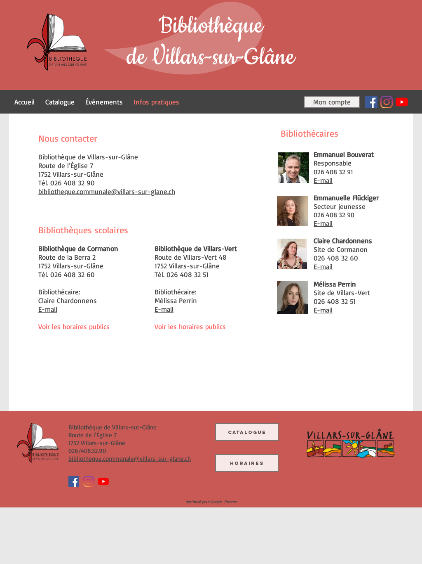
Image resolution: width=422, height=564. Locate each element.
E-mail (164, 309)
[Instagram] (386, 102)
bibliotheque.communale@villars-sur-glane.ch (106, 191)
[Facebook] (371, 102)
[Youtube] (402, 102)
